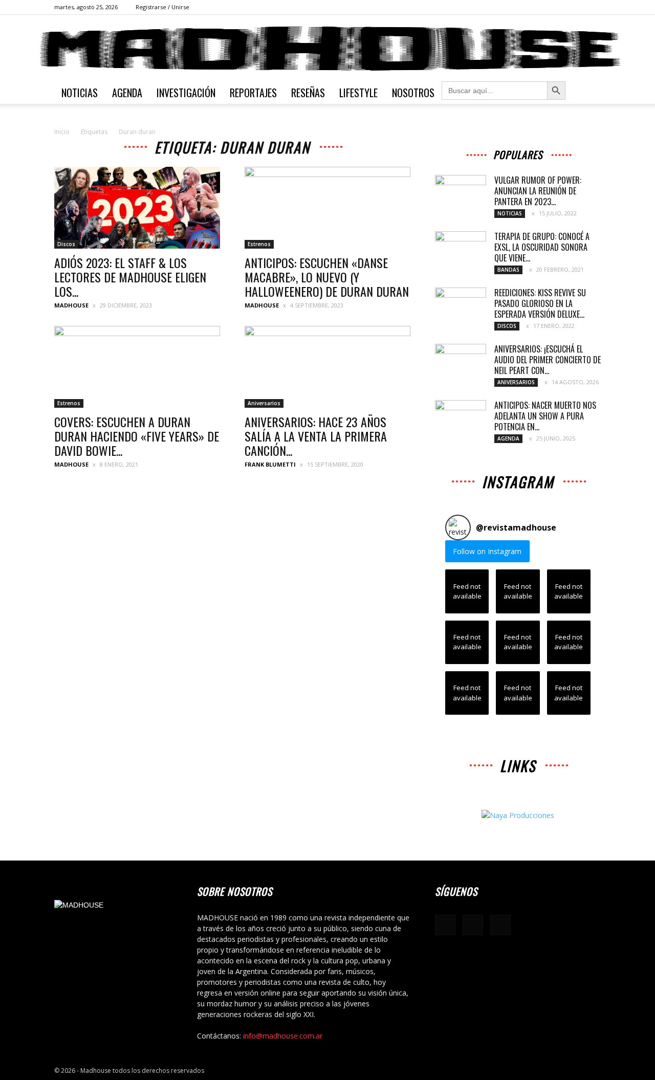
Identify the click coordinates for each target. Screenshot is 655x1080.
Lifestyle (358, 92)
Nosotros (413, 92)
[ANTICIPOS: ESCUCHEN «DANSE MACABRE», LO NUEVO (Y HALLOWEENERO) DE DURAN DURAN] (327, 208)
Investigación (186, 92)
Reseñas (308, 92)
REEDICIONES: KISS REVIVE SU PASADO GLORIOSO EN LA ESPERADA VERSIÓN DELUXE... (540, 303)
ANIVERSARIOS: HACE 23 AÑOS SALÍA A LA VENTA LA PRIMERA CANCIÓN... (316, 435)
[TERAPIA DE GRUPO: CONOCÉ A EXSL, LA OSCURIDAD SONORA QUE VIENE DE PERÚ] (460, 249)
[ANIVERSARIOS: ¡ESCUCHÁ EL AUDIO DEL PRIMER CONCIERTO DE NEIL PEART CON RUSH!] (460, 362)
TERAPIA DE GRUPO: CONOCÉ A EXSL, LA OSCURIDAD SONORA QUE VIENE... (542, 247)
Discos (66, 244)
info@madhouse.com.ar (282, 1036)
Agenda (127, 92)
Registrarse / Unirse (162, 7)
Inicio (62, 131)
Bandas (508, 269)
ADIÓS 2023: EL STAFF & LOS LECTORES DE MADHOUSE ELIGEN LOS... (130, 276)
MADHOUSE (71, 305)
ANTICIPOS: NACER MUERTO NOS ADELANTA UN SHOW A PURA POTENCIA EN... (545, 416)
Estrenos (259, 244)
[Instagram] (576, 7)
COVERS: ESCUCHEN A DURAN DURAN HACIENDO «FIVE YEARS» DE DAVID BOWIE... (136, 435)
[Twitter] (593, 7)
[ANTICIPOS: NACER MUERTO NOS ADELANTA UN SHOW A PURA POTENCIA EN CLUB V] (460, 418)
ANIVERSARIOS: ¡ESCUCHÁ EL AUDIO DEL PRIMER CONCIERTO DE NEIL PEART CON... (547, 360)
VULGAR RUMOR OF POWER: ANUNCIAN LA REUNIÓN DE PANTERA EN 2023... (537, 191)
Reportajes (253, 92)
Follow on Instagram (487, 551)
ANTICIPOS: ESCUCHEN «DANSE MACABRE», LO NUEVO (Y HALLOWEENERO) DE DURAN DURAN (327, 276)
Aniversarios (264, 403)
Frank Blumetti (270, 464)
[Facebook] (559, 7)
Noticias (79, 92)
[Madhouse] (327, 48)
